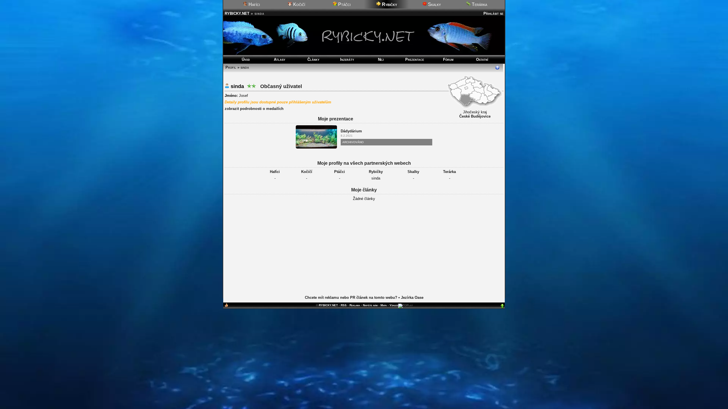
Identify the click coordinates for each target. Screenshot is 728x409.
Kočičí (298, 4)
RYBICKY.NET (237, 13)
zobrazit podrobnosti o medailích (254, 109)
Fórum (448, 59)
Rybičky (376, 172)
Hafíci (253, 4)
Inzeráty (347, 59)
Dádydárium (351, 131)
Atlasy (279, 59)
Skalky (434, 4)
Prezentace (414, 59)
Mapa (383, 305)
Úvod (246, 59)
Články (313, 59)
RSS (344, 305)
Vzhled (394, 305)
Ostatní (482, 59)
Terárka (479, 4)
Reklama (354, 305)
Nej (381, 59)
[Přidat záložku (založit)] (226, 306)
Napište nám (370, 305)
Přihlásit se (493, 13)
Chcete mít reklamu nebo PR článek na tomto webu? (351, 297)
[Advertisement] (364, 248)
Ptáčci (344, 4)
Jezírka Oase (412, 297)
